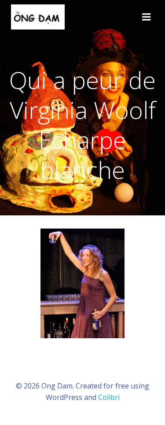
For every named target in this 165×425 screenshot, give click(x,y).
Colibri (109, 397)
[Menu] (146, 17)
